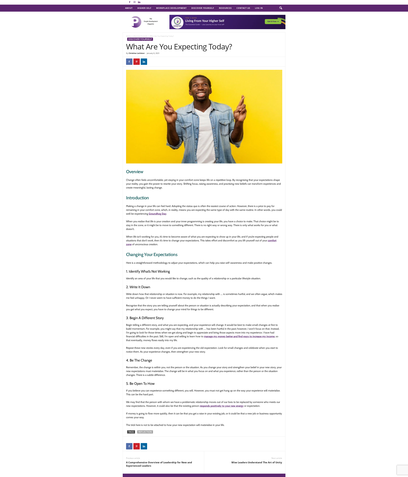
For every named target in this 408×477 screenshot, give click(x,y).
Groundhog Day (157, 213)
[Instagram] (134, 2)
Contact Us (243, 8)
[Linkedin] (139, 2)
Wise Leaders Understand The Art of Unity (256, 462)
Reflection (145, 431)
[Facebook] (130, 2)
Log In (259, 8)
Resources (225, 8)
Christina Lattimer (137, 53)
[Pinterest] (136, 61)
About (129, 8)
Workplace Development (171, 8)
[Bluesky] (144, 2)
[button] (280, 8)
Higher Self (144, 8)
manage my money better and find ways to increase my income (239, 336)
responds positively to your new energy (222, 405)
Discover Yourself (202, 8)
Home (128, 36)
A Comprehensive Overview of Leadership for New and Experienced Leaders (159, 464)
